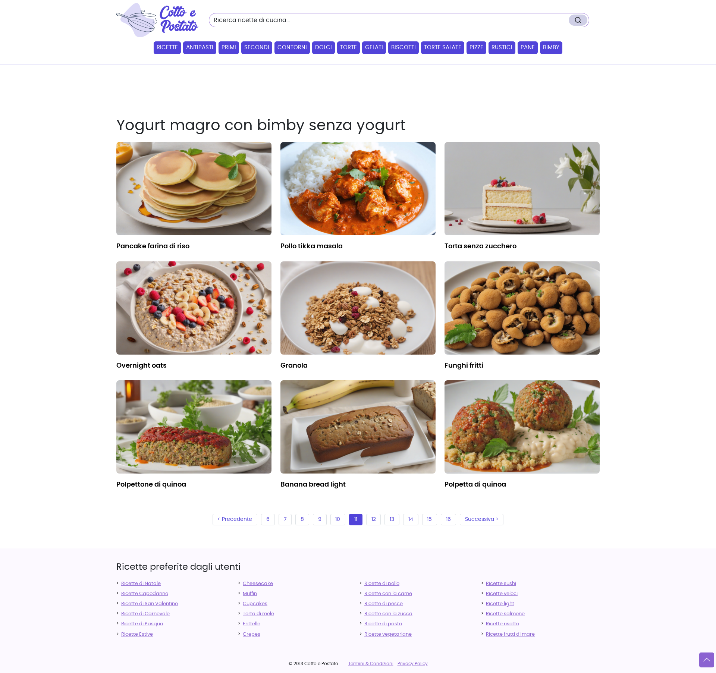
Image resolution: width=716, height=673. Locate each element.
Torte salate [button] (442, 47)
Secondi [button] (256, 47)
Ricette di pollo (381, 583)
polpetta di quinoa (475, 484)
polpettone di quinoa (151, 484)
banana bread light (313, 484)
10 (337, 519)
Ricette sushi (501, 583)
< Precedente (234, 519)
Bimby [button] (551, 47)
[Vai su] (706, 659)
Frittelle (251, 624)
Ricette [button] (167, 47)
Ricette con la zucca (388, 613)
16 (448, 519)
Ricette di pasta (383, 624)
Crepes (251, 634)
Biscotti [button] (403, 47)
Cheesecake (258, 583)
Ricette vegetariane (388, 634)
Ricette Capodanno (144, 593)
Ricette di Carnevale (145, 613)
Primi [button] (229, 47)
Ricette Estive (137, 634)
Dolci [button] (323, 47)
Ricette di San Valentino (149, 603)
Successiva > (482, 519)
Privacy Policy (413, 663)
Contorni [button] (292, 47)
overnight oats (141, 365)
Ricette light (500, 603)
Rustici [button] (502, 47)
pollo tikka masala (311, 246)
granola (294, 365)
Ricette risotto (502, 624)
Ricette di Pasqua (142, 624)
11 (355, 519)
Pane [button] (528, 47)
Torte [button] (348, 47)
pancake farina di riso (152, 246)
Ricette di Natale (141, 583)
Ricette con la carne (388, 593)
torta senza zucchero (480, 246)
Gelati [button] (374, 47)
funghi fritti (464, 365)
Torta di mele (258, 613)
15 (429, 519)
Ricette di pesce (383, 603)
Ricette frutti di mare (510, 634)
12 (373, 519)
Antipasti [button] (199, 47)
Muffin (250, 593)
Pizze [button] (476, 47)
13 (392, 519)
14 (410, 519)
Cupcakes (255, 603)
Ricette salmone (505, 613)
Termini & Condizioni (370, 663)
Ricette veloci (502, 593)
